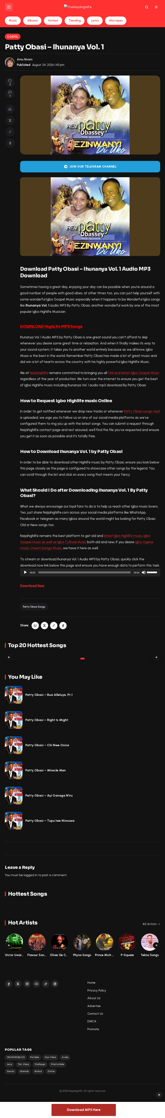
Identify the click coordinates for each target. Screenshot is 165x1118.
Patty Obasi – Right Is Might (46, 720)
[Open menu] (9, 7)
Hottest (53, 20)
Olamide (24, 1071)
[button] (10, 131)
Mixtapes (116, 20)
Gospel (12, 36)
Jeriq (9, 1064)
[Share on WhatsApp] (10, 109)
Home (91, 982)
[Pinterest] (55, 984)
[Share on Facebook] (10, 143)
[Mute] (144, 572)
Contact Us (95, 1013)
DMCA (91, 1021)
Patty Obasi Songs (34, 606)
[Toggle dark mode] (156, 7)
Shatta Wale (57, 1064)
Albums (32, 20)
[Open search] (146, 7)
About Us (93, 998)
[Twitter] (18, 984)
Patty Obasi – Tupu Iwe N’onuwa (49, 821)
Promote (93, 1029)
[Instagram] (27, 984)
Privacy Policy (96, 990)
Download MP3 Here (83, 1110)
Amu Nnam (24, 59)
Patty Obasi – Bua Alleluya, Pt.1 (48, 695)
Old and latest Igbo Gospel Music (133, 373)
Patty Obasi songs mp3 (142, 411)
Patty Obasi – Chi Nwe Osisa (47, 745)
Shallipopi (40, 1064)
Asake (65, 1057)
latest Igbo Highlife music (123, 536)
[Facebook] (8, 984)
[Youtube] (36, 984)
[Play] (25, 572)
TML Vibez (23, 1064)
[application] (90, 572)
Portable (34, 1057)
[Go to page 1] (82, 658)
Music (13, 20)
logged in (30, 875)
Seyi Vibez (50, 1057)
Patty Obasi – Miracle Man (45, 770)
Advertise (94, 1006)
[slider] (152, 572)
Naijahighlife (39, 373)
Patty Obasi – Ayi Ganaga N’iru (49, 795)
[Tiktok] (46, 984)
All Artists (149, 924)
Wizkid (38, 1071)
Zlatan (51, 1071)
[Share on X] (10, 120)
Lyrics (95, 20)
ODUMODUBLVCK (16, 1057)
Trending (75, 20)
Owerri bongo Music (46, 548)
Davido (10, 1071)
